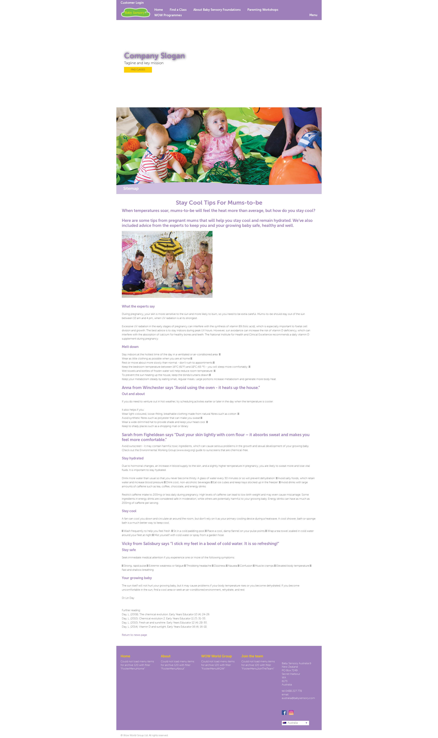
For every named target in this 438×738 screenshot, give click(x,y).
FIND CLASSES (138, 70)
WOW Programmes (168, 15)
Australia (293, 723)
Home (158, 9)
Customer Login (132, 2)
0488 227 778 (293, 691)
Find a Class (178, 9)
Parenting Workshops (262, 9)
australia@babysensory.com (298, 698)
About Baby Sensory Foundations (217, 9)
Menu (313, 15)
